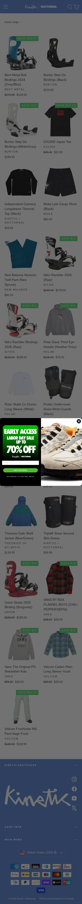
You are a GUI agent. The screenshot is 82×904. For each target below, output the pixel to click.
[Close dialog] (79, 421)
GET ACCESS (20, 470)
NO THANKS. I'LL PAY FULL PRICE (20, 476)
